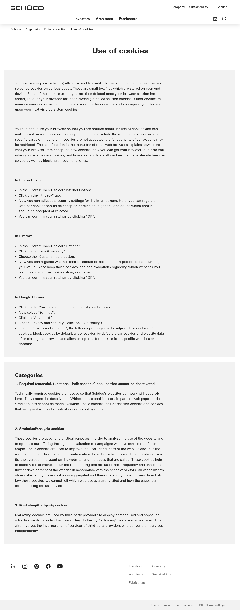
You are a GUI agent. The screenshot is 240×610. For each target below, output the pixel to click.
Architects (104, 19)
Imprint (168, 605)
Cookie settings (215, 605)
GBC (200, 605)
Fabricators (128, 19)
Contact (155, 605)
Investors (82, 19)
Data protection (55, 29)
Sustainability (198, 7)
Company (178, 7)
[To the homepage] (27, 7)
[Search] (224, 19)
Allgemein (33, 29)
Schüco (222, 7)
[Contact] (215, 19)
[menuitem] (13, 566)
